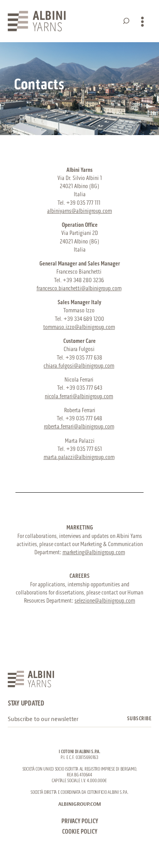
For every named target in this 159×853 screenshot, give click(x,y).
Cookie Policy (79, 832)
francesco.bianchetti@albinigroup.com (79, 288)
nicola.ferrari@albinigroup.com (79, 396)
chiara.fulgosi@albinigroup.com (79, 366)
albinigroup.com (79, 804)
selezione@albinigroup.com (104, 601)
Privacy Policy (79, 821)
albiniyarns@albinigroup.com (79, 211)
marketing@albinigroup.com (94, 552)
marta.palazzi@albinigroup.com (79, 457)
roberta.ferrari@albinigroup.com (79, 426)
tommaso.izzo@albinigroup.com (79, 327)
